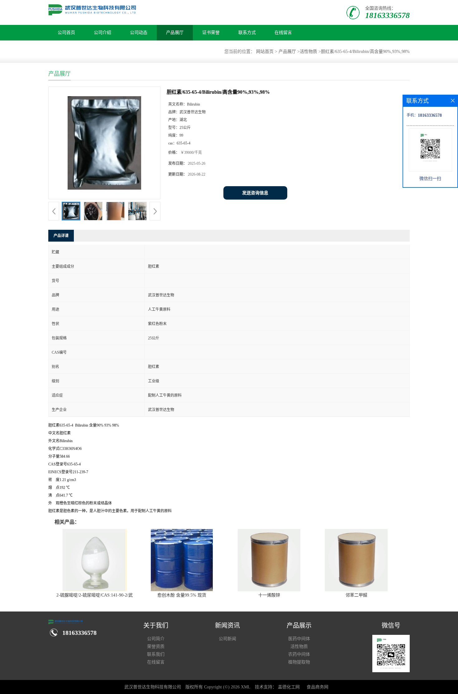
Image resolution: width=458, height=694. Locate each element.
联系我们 (156, 654)
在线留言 (283, 32)
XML (245, 687)
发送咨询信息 (255, 193)
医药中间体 (299, 638)
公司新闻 (227, 638)
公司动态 (138, 32)
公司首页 (66, 32)
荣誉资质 (156, 646)
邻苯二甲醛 (356, 595)
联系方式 (247, 32)
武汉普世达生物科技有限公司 (152, 687)
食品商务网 (317, 687)
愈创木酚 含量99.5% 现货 (181, 595)
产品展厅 (175, 32)
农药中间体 (299, 654)
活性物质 (308, 51)
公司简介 (156, 638)
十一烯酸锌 (269, 595)
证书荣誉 (211, 32)
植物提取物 (299, 662)
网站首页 (265, 51)
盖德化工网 (289, 687)
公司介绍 (102, 32)
